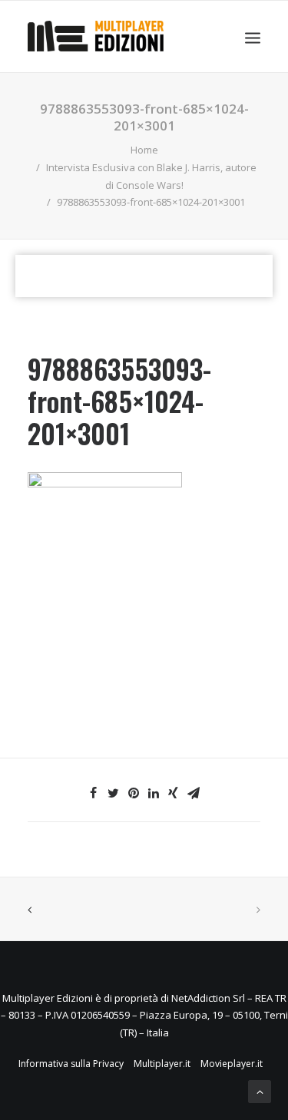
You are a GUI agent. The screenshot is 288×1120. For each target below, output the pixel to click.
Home (144, 150)
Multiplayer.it (162, 1063)
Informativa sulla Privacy (71, 1063)
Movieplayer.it (231, 1063)
